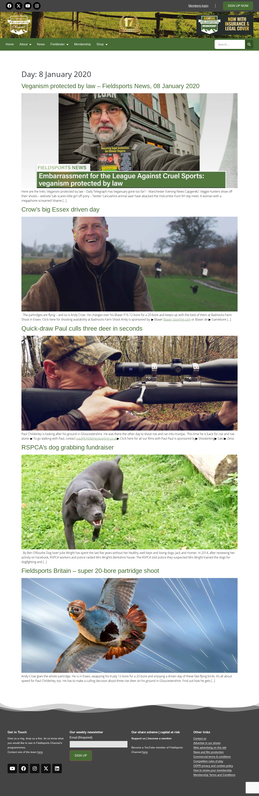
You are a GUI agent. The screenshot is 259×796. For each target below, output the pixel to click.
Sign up (81, 755)
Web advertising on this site (209, 747)
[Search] (249, 44)
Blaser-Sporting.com (177, 319)
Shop (100, 44)
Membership (82, 44)
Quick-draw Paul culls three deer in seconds (82, 328)
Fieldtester (57, 44)
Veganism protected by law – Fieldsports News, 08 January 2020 (110, 85)
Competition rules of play (208, 761)
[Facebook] (9, 6)
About (23, 44)
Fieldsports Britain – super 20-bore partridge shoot (90, 570)
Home (10, 44)
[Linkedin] (57, 768)
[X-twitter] (18, 6)
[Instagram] (37, 6)
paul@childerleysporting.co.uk (96, 438)
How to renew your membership (212, 770)
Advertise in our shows (207, 742)
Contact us (199, 738)
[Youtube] (27, 6)
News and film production (208, 752)
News (41, 44)
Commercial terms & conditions (212, 756)
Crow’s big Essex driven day (60, 209)
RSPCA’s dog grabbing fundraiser (67, 447)
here (40, 752)
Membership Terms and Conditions (214, 774)
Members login (198, 5)
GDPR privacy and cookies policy (213, 765)
